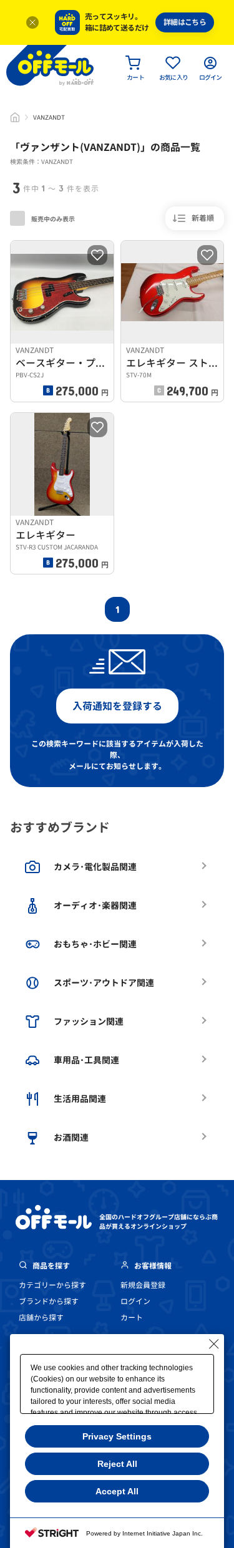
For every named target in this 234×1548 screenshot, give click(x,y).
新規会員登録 (142, 1285)
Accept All (117, 1491)
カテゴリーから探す (52, 1285)
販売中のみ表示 (52, 219)
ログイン (135, 1301)
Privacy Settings (117, 1436)
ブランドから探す (49, 1301)
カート (131, 1317)
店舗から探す (41, 1317)
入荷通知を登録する (117, 706)
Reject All (117, 1464)
